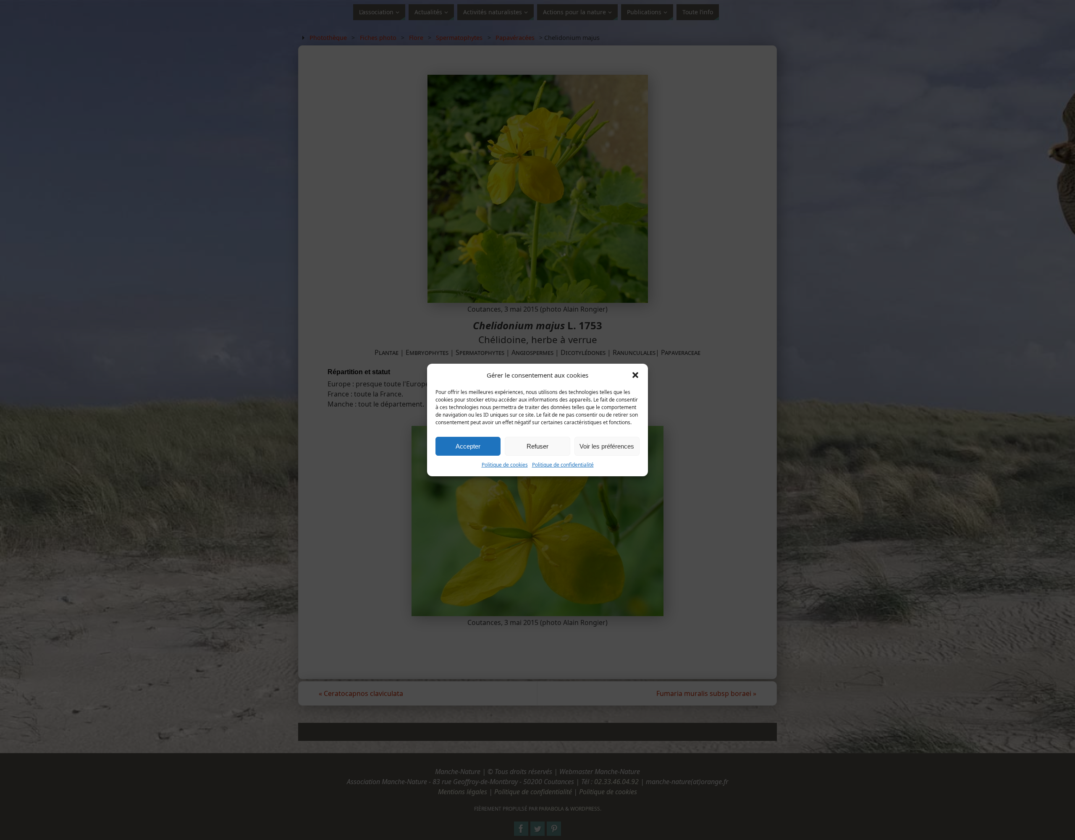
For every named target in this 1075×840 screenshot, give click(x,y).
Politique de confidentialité (563, 464)
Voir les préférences (606, 446)
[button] (635, 375)
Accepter (468, 446)
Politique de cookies (505, 464)
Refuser (537, 446)
